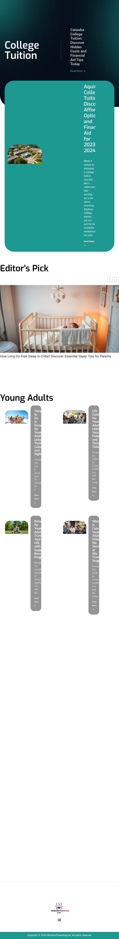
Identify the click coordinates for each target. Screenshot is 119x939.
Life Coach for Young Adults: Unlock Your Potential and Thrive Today (98, 429)
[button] (59, 920)
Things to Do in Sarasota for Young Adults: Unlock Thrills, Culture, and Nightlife (40, 432)
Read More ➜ (77, 71)
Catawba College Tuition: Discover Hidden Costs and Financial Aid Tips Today (78, 47)
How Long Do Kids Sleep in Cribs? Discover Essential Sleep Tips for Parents (55, 356)
